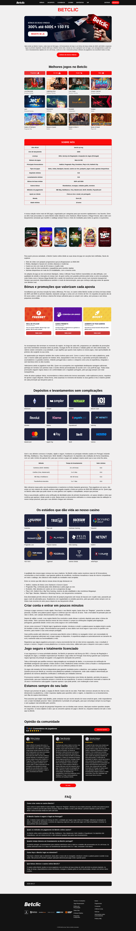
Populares (34, 73)
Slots (100, 73)
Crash (78, 73)
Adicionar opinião (102, 729)
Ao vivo (55, 73)
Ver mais (68, 785)
